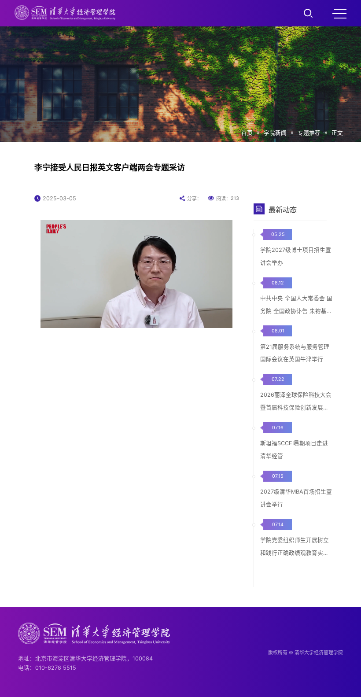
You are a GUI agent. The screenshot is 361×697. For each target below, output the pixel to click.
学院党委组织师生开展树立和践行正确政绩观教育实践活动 (294, 553)
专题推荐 (309, 132)
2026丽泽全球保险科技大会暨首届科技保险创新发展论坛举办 (296, 407)
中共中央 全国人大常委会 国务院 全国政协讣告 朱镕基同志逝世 (296, 311)
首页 (247, 132)
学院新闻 (275, 132)
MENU (339, 13)
